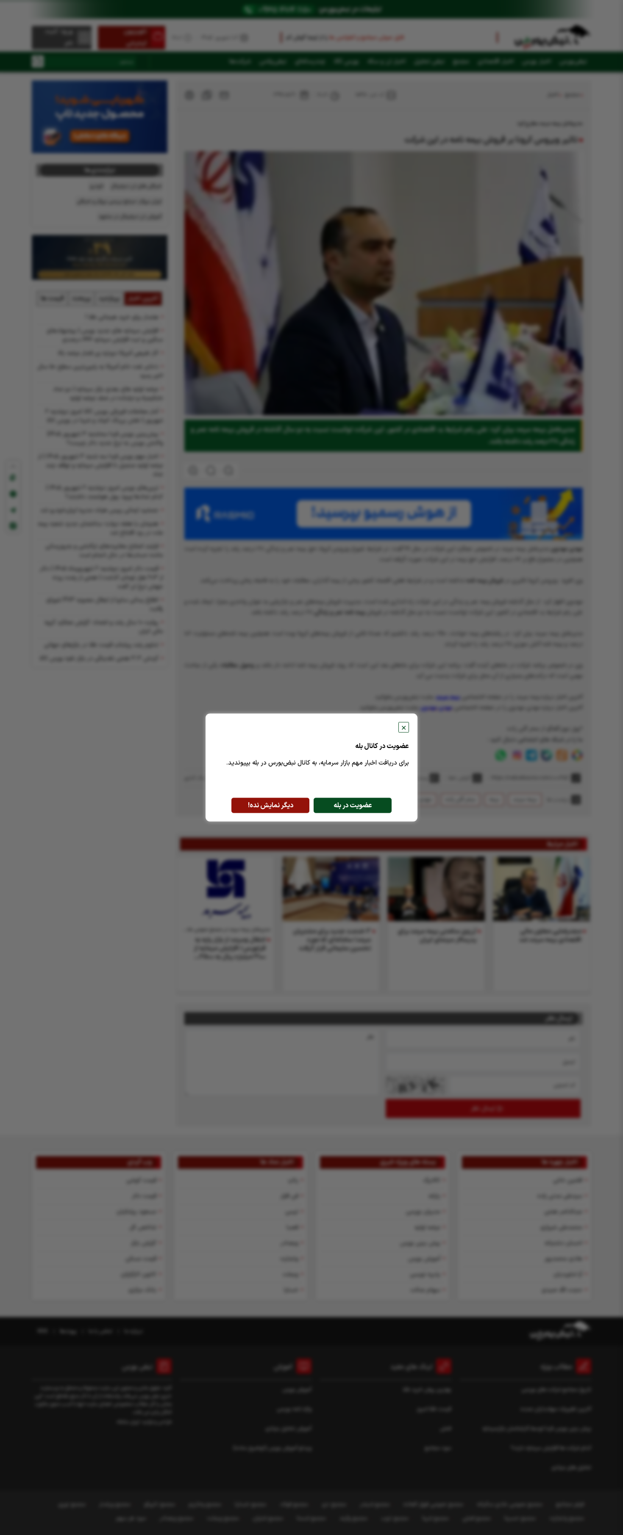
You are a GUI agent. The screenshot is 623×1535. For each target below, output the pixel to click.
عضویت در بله (353, 806)
